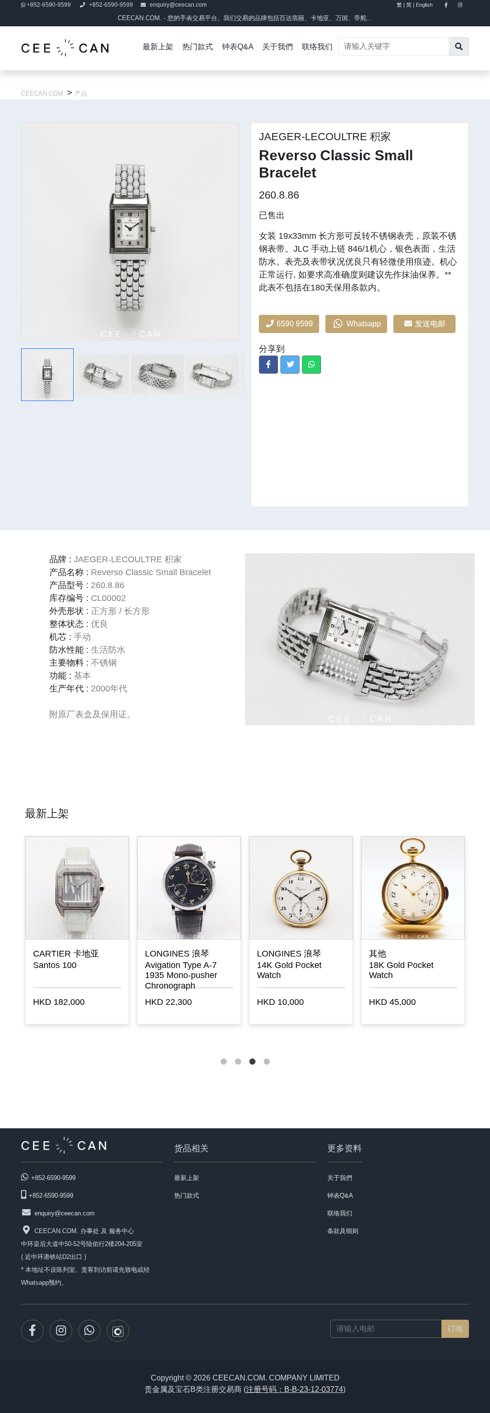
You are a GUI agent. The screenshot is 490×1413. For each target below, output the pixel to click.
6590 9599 (294, 324)
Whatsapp (363, 324)
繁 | (401, 5)
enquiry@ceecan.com (178, 4)
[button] (268, 365)
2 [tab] (238, 1052)
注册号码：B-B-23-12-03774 (294, 1389)
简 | (410, 5)
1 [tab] (223, 1052)
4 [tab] (266, 1052)
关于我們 (277, 47)
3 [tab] (252, 1052)
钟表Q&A (238, 47)
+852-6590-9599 (48, 4)
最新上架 (158, 47)
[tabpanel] (77, 932)
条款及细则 (342, 1231)
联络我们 (317, 47)
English (428, 5)
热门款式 (197, 47)
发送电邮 (431, 324)
